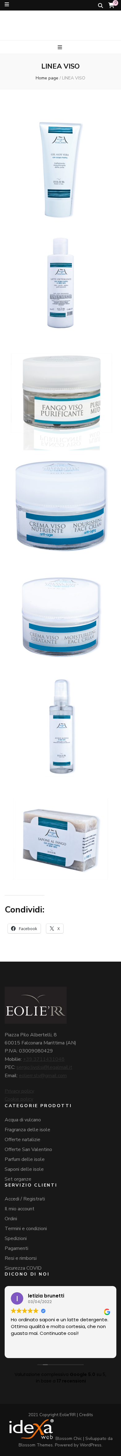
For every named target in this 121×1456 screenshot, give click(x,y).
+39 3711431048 (44, 1059)
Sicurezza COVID (23, 1268)
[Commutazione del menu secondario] (7, 4)
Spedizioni (16, 1238)
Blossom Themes (36, 1445)
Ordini (11, 1218)
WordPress (90, 1445)
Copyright (48, 1415)
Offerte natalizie (22, 1139)
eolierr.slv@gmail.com (43, 1075)
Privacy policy (19, 1091)
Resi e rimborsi (21, 1258)
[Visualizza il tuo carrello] (111, 5)
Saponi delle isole (24, 1169)
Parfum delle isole (25, 1159)
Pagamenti (16, 1248)
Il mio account (19, 1208)
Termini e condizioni (26, 1228)
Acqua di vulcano (23, 1119)
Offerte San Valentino (28, 1149)
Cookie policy (19, 1099)
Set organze (18, 1179)
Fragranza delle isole (27, 1129)
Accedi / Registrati (25, 1199)
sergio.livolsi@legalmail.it (44, 1067)
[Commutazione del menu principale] (61, 47)
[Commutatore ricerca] (100, 5)
